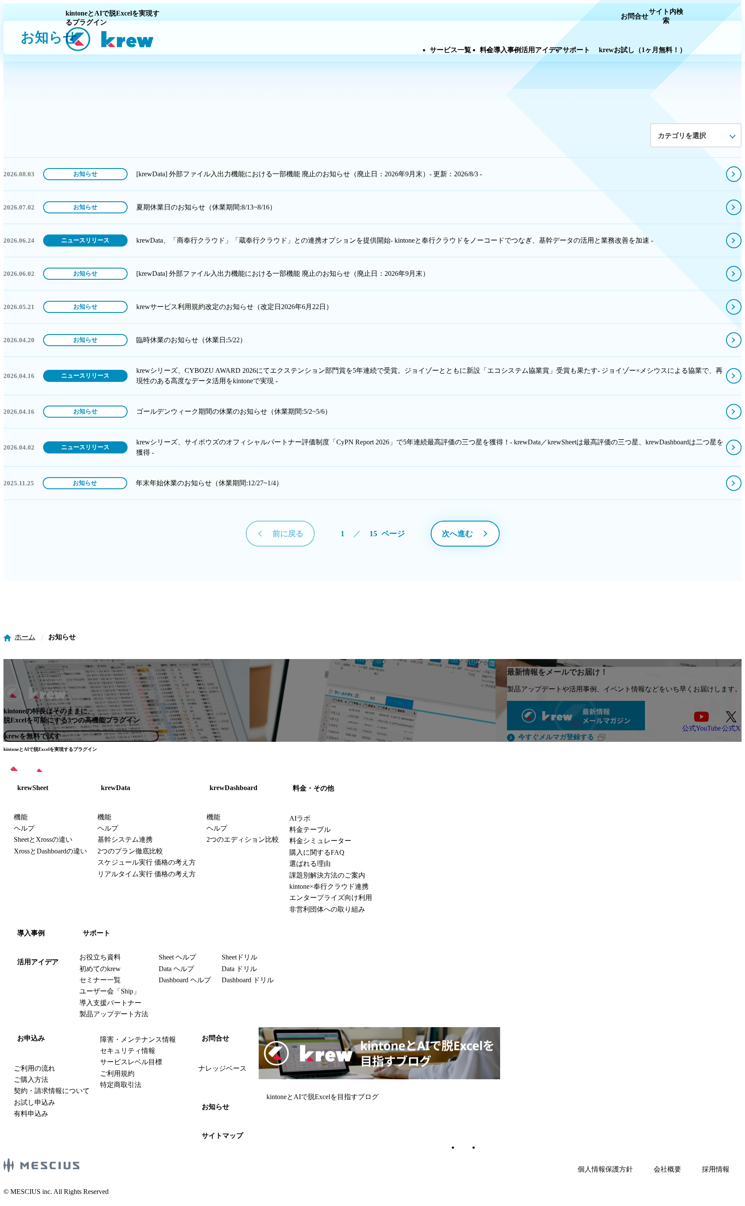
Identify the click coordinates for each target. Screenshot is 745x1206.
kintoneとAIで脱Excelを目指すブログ (322, 1096)
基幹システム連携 (125, 839)
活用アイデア (38, 961)
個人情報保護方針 (605, 1169)
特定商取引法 (120, 1084)
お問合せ (215, 1038)
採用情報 (715, 1169)
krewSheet (32, 787)
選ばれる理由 (310, 863)
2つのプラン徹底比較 (130, 851)
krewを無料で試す (32, 736)
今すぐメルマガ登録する (556, 736)
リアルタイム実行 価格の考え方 (146, 874)
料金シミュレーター (320, 840)
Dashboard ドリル (248, 980)
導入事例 (31, 933)
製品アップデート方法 (113, 1014)
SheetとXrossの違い (43, 839)
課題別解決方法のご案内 (327, 875)
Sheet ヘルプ (177, 957)
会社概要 (667, 1169)
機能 (21, 817)
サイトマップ (222, 1135)
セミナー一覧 (100, 980)
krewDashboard (233, 787)
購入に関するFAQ (316, 852)
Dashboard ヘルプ (185, 980)
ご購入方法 (31, 1079)
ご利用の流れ (34, 1068)
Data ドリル (239, 968)
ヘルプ (24, 828)
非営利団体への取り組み (327, 909)
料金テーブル (310, 829)
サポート (96, 933)
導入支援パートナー (110, 1002)
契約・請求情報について (52, 1090)
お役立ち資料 (100, 957)
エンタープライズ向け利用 (330, 897)
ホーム (25, 636)
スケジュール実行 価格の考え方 (146, 862)
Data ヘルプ (176, 968)
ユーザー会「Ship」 (109, 991)
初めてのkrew (100, 968)
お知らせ (215, 1106)
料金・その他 (313, 788)
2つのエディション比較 (243, 839)
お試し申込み (34, 1102)
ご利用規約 (117, 1073)
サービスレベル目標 (131, 1061)
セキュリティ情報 (127, 1050)
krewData (115, 787)
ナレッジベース (222, 1068)
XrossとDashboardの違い (50, 851)
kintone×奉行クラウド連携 (329, 886)
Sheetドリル (239, 957)
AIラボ (299, 818)
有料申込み (31, 1113)
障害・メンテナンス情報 (138, 1039)
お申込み (31, 1038)
